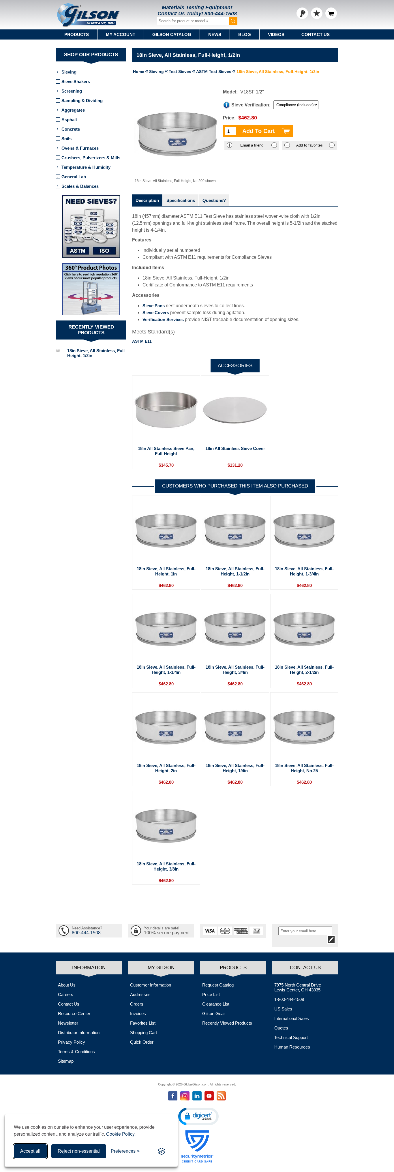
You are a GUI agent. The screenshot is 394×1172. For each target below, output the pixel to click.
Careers (65, 994)
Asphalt (69, 119)
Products (76, 34)
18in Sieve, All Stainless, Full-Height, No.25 (304, 768)
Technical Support (291, 1037)
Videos (276, 34)
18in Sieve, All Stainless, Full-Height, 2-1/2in (304, 670)
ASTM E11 (142, 341)
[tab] (147, 200)
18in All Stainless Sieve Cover (235, 448)
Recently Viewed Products (227, 1023)
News (214, 34)
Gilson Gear (213, 1013)
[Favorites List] (316, 13)
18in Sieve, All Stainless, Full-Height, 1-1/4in (166, 670)
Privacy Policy (71, 1042)
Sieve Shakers (75, 81)
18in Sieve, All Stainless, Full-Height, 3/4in (235, 670)
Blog (244, 34)
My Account (120, 34)
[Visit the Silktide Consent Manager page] (161, 1151)
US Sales (283, 1008)
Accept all (30, 1151)
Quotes (281, 1027)
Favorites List (142, 1023)
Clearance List (215, 1004)
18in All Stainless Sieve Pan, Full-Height (166, 451)
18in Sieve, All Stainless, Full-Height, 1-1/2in (235, 571)
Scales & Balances (80, 186)
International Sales (291, 1018)
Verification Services (163, 319)
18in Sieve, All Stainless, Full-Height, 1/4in (235, 768)
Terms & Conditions (76, 1051)
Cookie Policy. (121, 1133)
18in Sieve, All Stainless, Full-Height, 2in (166, 768)
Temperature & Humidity (85, 167)
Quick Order (141, 1042)
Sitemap (66, 1061)
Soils (66, 138)
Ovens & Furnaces (80, 148)
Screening (71, 91)
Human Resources (292, 1047)
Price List (211, 994)
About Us (67, 984)
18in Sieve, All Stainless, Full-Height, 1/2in (96, 353)
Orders (136, 1004)
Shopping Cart (143, 1032)
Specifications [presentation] (180, 200)
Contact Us (315, 34)
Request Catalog (218, 984)
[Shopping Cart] (331, 13)
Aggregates (73, 110)
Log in (302, 13)
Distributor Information (79, 1032)
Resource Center (74, 1013)
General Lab (73, 176)
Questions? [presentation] (214, 200)
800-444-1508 (220, 13)
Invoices (138, 1013)
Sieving (68, 72)
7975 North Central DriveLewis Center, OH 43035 (297, 987)
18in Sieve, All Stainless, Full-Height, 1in (166, 571)
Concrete (70, 129)
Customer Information (150, 984)
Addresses (140, 994)
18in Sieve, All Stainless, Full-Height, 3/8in (166, 866)
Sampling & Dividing (82, 100)
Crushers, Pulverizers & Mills (90, 157)
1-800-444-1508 (289, 999)
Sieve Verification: (251, 104)
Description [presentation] (147, 200)
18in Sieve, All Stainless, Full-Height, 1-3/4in (304, 571)
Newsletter (68, 1023)
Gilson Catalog (171, 34)
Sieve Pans (153, 305)
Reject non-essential (79, 1151)
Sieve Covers (155, 312)
